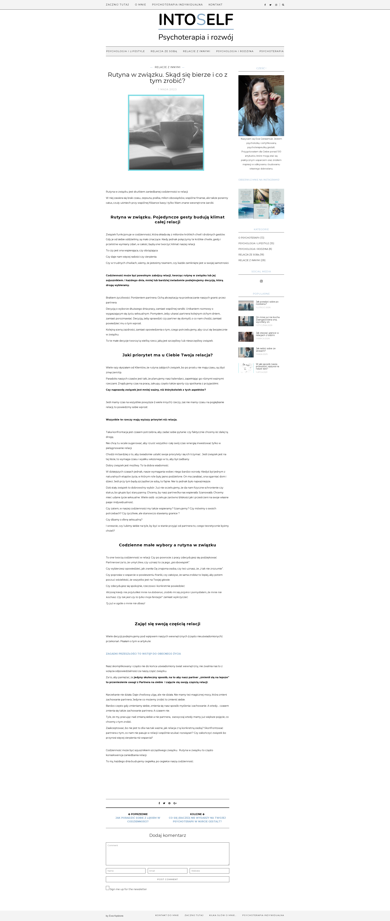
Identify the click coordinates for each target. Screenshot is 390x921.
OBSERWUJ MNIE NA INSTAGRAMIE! (259, 179)
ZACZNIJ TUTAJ (117, 4)
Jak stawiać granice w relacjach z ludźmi (267, 334)
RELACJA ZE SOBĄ (164, 51)
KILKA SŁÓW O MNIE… (223, 915)
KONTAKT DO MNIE (167, 915)
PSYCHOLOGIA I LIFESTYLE (125, 51)
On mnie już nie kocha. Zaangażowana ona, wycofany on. (268, 319)
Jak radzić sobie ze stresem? (266, 349)
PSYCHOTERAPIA (271, 51)
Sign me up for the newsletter (128, 889)
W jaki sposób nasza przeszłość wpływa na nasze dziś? (267, 366)
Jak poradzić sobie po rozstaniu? (267, 302)
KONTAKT (216, 4)
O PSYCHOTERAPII (249, 237)
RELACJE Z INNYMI (196, 51)
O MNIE (140, 4)
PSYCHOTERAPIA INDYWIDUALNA (177, 4)
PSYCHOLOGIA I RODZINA (235, 51)
